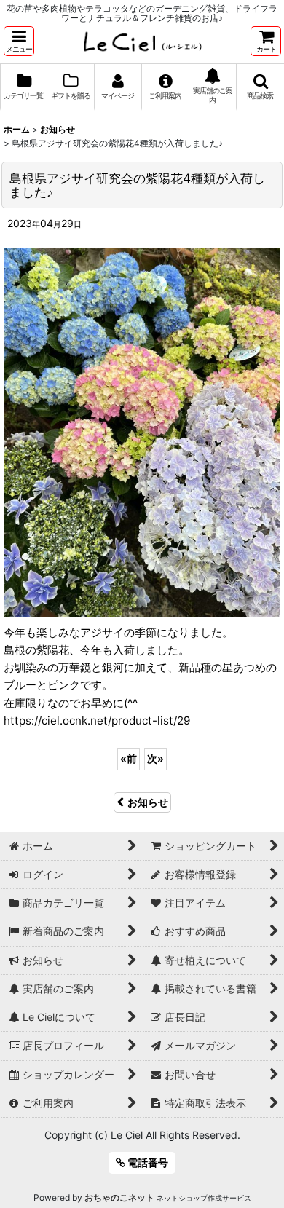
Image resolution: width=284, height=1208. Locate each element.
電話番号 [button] (146, 1162)
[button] (19, 41)
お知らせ (147, 802)
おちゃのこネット (119, 1197)
